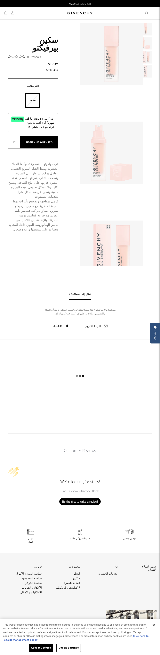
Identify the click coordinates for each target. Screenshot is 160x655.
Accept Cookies (41, 647)
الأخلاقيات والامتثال (31, 592)
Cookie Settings (69, 647)
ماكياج (76, 578)
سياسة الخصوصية (31, 578)
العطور (76, 573)
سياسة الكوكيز (33, 582)
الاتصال (152, 569)
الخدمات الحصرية (108, 573)
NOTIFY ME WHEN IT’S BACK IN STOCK (39, 144)
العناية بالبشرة (72, 582)
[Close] (153, 625)
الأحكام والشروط (32, 587)
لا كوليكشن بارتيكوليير (67, 587)
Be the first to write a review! (80, 501)
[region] (80, 637)
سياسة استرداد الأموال (29, 573)
